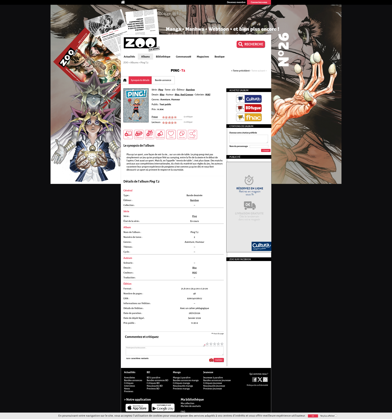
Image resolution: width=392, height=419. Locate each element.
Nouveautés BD (155, 385)
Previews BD (153, 388)
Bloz (162, 94)
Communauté (183, 56)
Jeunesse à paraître (213, 377)
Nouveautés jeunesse (214, 385)
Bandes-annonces (133, 380)
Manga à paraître (181, 377)
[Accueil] (124, 2)
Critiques (128, 383)
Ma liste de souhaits (191, 406)
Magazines (203, 56)
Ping (175, 70)
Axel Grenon (186, 94)
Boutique (220, 56)
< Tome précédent (240, 70)
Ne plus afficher (327, 416)
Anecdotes (129, 377)
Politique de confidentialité (257, 385)
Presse (155, 117)
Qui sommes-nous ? (258, 374)
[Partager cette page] (192, 134)
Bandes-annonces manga (186, 380)
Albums (145, 56)
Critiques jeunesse (212, 383)
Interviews (129, 385)
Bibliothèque (163, 56)
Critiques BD (153, 383)
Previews (128, 391)
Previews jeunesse (212, 388)
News (127, 388)
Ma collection (187, 403)
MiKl (207, 94)
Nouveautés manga (183, 385)
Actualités (129, 56)
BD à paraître (153, 377)
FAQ (183, 411)
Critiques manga (181, 383)
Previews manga (181, 388)
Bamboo (190, 89)
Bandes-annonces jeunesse (217, 380)
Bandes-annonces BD (157, 380)
